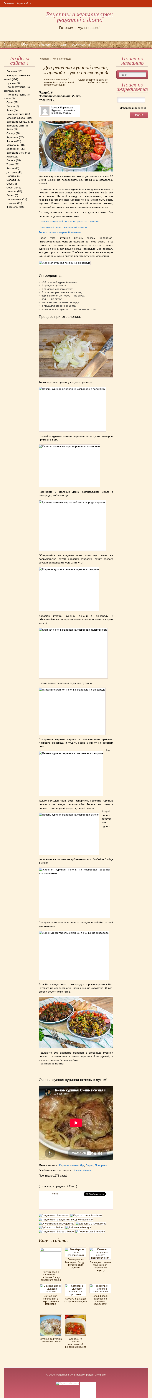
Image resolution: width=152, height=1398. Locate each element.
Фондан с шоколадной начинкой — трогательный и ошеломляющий (59, 82)
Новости (11, 191)
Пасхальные (14, 199)
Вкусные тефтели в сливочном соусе (51, 1340)
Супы (9, 102)
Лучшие (11, 82)
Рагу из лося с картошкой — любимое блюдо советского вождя (51, 1276)
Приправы (101, 1165)
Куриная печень (69, 1165)
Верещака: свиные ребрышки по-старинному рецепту (100, 1266)
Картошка (12, 137)
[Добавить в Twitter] (52, 1227)
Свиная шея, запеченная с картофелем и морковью (51, 1300)
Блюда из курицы (16, 121)
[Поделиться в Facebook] (86, 1216)
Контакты (81, 44)
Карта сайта (23, 3)
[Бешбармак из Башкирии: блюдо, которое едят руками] (76, 1248)
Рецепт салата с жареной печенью (60, 232)
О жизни (11, 203)
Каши (9, 110)
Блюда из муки (15, 152)
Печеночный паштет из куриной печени (63, 227)
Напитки (11, 175)
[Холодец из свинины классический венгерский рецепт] (76, 1315)
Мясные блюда (15, 117)
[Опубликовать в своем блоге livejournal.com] (57, 1223)
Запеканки (12, 148)
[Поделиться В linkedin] (90, 1231)
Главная (9, 3)
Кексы (10, 168)
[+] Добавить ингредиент (131, 107)
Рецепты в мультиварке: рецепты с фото (79, 17)
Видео (10, 195)
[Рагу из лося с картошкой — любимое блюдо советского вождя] (51, 1248)
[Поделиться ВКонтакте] (54, 1216)
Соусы (10, 183)
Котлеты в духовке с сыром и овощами (76, 1300)
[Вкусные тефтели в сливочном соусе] (51, 1315)
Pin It (55, 1193)
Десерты (11, 172)
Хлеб (9, 156)
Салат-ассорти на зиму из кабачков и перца (92, 81)
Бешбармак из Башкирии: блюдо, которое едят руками (75, 1263)
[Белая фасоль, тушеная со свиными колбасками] (100, 1285)
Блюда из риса (15, 113)
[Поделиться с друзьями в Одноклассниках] (66, 1219)
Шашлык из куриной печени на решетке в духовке (69, 221)
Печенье (11, 71)
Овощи (10, 133)
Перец (89, 1165)
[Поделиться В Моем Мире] (57, 1231)
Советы (11, 187)
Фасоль (11, 141)
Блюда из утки (15, 125)
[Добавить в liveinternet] (91, 1223)
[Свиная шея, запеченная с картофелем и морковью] (51, 1285)
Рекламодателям (54, 44)
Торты (10, 164)
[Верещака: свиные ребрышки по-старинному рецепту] (100, 1248)
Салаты (11, 179)
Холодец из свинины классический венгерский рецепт (75, 1343)
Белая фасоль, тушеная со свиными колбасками (100, 1300)
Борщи (10, 106)
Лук (82, 1165)
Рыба (9, 129)
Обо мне (28, 44)
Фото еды (12, 206)
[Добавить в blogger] (78, 1227)
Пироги (10, 160)
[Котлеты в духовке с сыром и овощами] (76, 1285)
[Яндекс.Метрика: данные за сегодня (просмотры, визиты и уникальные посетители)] (67, 1383)
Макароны (12, 144)
